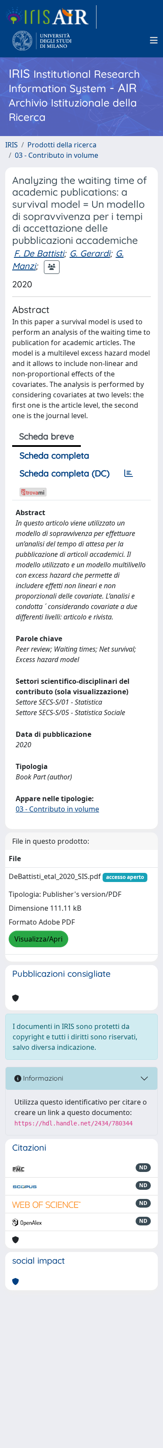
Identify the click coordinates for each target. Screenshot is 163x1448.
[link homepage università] (42, 40)
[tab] (128, 473)
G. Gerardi (90, 253)
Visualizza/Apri (38, 939)
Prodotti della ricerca (61, 145)
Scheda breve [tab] (46, 436)
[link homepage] (50, 17)
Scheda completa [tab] (54, 455)
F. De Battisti (39, 253)
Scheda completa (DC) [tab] (65, 473)
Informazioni (42, 1078)
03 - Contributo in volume (56, 155)
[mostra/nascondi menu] (154, 40)
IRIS (11, 145)
